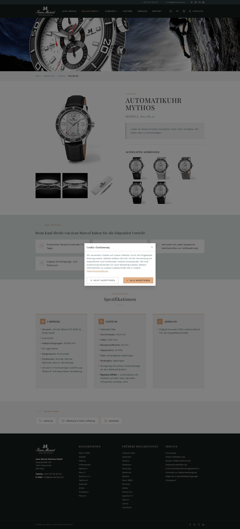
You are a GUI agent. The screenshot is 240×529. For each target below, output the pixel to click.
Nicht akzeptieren (104, 280)
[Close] (152, 247)
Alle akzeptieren (140, 280)
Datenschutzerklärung (97, 271)
